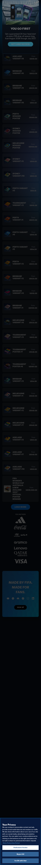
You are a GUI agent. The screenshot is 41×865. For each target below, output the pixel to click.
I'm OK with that (20, 861)
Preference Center (20, 848)
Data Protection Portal (11, 843)
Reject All (20, 854)
